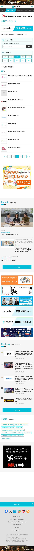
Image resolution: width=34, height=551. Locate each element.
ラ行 (23, 60)
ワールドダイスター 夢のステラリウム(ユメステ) (12, 435)
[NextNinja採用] (17, 457)
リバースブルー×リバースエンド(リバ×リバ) (12, 432)
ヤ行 (17, 60)
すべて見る (17, 267)
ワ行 (29, 60)
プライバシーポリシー (17, 530)
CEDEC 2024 (19, 427)
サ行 (17, 57)
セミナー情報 (28, 10)
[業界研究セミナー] (17, 177)
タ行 (23, 57)
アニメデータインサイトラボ (21, 424)
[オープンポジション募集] (17, 16)
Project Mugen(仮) (19, 430)
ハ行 (5, 60)
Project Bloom (27, 432)
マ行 (11, 60)
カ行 (11, 57)
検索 (29, 46)
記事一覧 (3, 10)
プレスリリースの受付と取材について (17, 522)
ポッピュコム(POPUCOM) (7, 430)
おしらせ (17, 527)
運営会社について (17, 516)
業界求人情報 (20, 10)
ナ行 (29, 57)
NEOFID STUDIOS (6, 438)
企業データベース (10, 10)
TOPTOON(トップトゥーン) (8, 427)
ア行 (5, 57)
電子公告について (17, 524)
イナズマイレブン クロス (7, 424)
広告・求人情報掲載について (17, 519)
